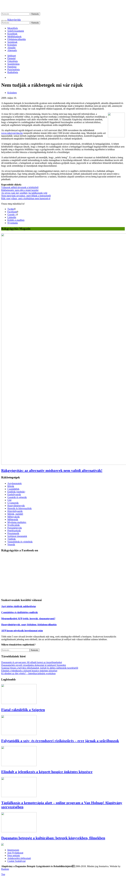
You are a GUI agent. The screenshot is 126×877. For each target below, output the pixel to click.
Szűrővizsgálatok (15, 31)
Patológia (11, 66)
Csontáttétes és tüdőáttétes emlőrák (19, 612)
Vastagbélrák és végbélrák (20, 541)
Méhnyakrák (13, 516)
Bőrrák (10, 486)
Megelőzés (12, 28)
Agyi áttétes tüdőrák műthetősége (18, 606)
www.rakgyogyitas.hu (12, 133)
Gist (9, 500)
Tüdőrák (11, 539)
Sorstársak (12, 42)
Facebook (12, 211)
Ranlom (5, 869)
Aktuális (11, 47)
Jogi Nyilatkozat (15, 852)
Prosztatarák (13, 533)
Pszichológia (13, 69)
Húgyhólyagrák (15, 511)
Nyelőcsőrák (13, 525)
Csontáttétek (13, 489)
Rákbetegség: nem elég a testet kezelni (19, 190)
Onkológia (12, 61)
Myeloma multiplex (16, 522)
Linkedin (11, 217)
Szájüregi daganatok (17, 536)
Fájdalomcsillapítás (16, 39)
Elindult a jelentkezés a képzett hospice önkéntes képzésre (29, 670)
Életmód (11, 58)
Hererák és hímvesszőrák (19, 508)
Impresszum (13, 850)
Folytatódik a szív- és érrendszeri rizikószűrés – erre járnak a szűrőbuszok (60, 741)
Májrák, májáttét (15, 514)
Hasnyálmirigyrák (16, 505)
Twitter (10, 209)
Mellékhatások (14, 36)
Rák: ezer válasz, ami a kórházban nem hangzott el (25, 198)
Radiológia (12, 72)
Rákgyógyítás (63, 6)
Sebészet (11, 55)
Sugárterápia (13, 64)
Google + (12, 214)
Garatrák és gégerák (17, 497)
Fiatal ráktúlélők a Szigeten (23, 710)
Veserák (11, 544)
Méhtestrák (12, 519)
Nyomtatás (12, 223)
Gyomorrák (13, 503)
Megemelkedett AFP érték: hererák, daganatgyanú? (28, 618)
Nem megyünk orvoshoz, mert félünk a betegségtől (26, 195)
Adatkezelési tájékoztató (19, 858)
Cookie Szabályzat (16, 861)
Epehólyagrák (14, 494)
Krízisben (12, 45)
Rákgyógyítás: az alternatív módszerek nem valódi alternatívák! (51, 471)
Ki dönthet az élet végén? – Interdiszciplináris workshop (28, 673)
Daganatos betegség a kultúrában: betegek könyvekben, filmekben (53, 838)
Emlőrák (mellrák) (16, 491)
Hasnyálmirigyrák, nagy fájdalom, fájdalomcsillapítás (29, 624)
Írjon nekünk (13, 855)
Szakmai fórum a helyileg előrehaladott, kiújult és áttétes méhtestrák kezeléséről (39, 668)
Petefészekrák (14, 530)
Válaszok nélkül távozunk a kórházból (19, 187)
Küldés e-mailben (15, 220)
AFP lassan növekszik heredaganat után (22, 630)
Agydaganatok (14, 483)
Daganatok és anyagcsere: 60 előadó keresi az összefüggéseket (31, 662)
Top (3, 874)
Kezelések (12, 33)
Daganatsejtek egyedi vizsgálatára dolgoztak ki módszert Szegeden (33, 665)
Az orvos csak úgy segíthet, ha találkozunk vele (24, 193)
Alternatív (12, 50)
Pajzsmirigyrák (14, 528)
